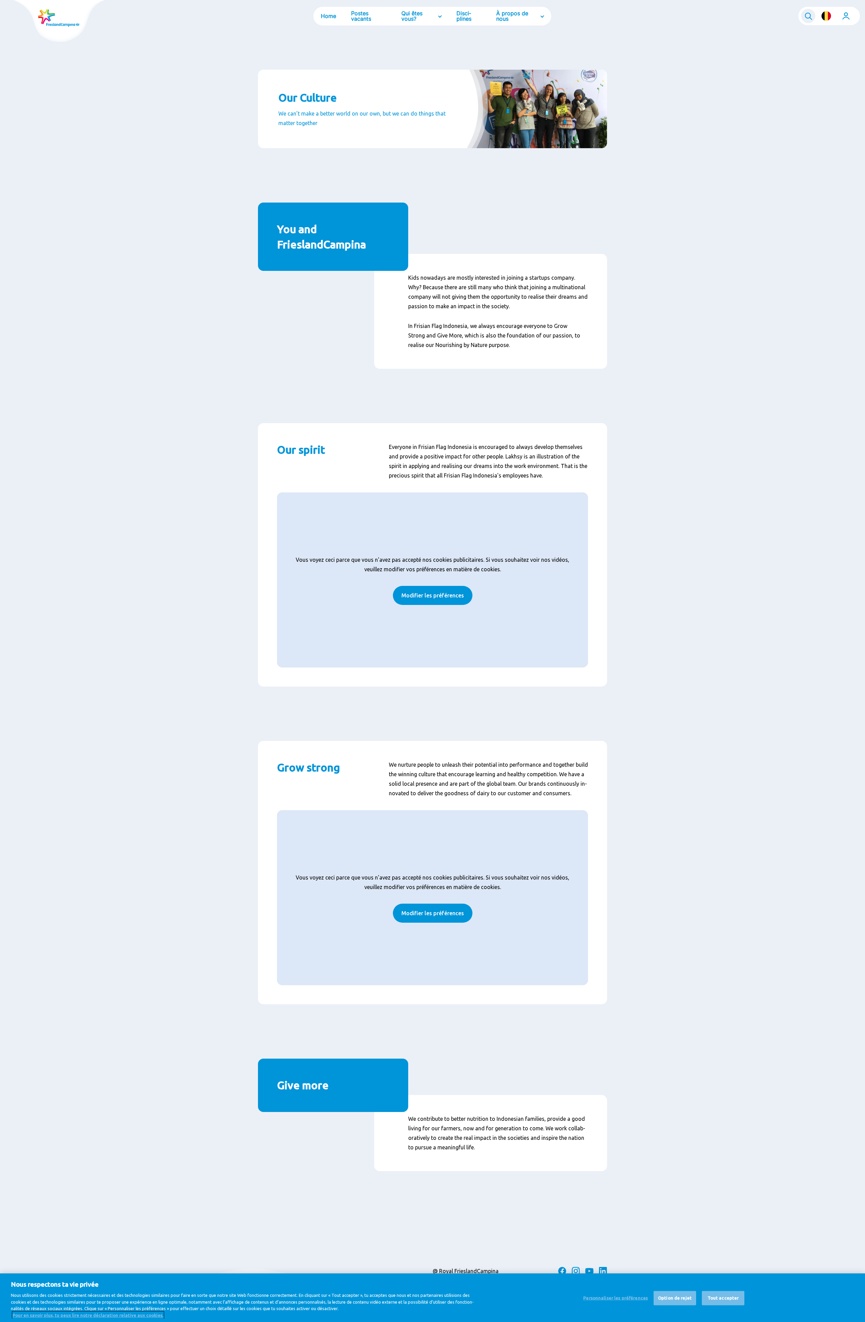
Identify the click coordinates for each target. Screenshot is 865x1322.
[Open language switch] (826, 16)
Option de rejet (675, 1297)
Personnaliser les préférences (615, 1297)
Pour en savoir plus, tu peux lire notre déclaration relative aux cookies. (88, 1314)
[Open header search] (808, 16)
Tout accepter (723, 1297)
